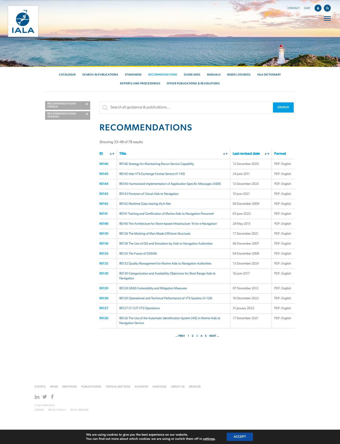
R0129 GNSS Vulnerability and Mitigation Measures (153, 288)
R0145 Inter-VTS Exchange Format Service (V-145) (152, 174)
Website (195, 386)
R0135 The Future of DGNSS (138, 253)
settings (209, 439)
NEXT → (214, 336)
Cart (307, 8)
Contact (293, 8)
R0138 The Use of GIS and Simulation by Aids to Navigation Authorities (166, 244)
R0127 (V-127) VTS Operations (139, 308)
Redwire (84, 410)
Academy (141, 386)
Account (318, 8)
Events (40, 386)
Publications (91, 386)
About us (178, 386)
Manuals (214, 74)
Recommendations (162, 74)
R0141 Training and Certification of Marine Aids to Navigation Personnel (166, 214)
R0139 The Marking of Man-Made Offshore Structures (155, 234)
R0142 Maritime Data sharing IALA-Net (145, 204)
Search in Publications (100, 74)
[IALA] (23, 21)
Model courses (239, 74)
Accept (240, 437)
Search (327, 8)
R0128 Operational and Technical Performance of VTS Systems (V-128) (165, 298)
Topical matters (117, 386)
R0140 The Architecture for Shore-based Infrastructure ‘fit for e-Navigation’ (168, 224)
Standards (133, 74)
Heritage (160, 386)
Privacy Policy (57, 410)
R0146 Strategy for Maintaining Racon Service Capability (156, 164)
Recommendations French (61, 105)
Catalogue (67, 74)
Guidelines (192, 74)
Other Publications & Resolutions (193, 83)
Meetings (69, 386)
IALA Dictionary (269, 74)
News (54, 386)
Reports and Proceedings (140, 83)
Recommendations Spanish (61, 115)
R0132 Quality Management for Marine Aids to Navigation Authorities (165, 263)
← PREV (180, 336)
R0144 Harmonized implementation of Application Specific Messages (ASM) (170, 184)
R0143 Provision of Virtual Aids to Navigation (149, 194)
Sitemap (39, 410)
